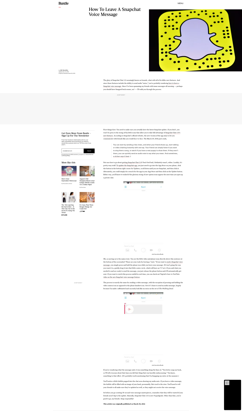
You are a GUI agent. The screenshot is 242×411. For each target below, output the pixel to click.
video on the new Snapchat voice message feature (121, 277)
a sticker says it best (121, 156)
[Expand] (226, 381)
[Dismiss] (238, 381)
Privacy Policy (66, 155)
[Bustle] (64, 3)
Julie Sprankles (64, 70)
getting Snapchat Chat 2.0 (132, 162)
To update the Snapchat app (126, 165)
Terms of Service (89, 154)
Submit (89, 151)
